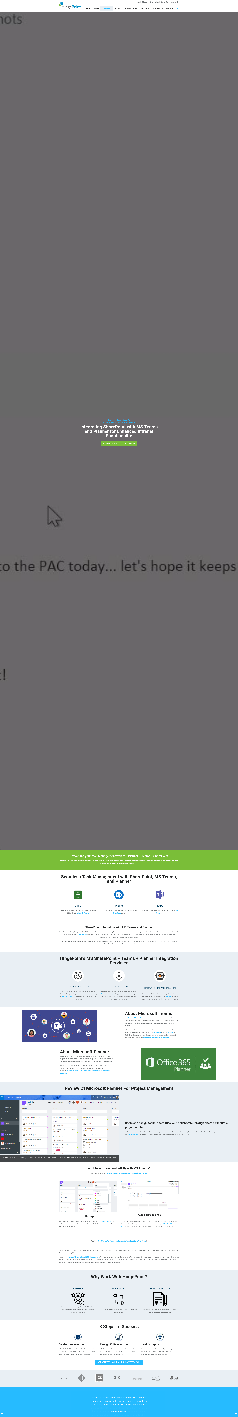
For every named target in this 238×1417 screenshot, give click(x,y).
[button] (2, 1412)
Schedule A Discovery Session (119, 444)
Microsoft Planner (83, 913)
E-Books (144, 2)
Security (118, 8)
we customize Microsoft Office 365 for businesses (81, 1257)
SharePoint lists (107, 1221)
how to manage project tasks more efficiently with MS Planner (126, 1173)
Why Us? (169, 8)
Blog (138, 2)
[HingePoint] (70, 6)
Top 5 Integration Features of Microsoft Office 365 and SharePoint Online (122, 1241)
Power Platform (131, 8)
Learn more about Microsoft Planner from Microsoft (42, 1159)
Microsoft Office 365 (134, 1018)
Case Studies (154, 2)
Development (156, 8)
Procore (144, 8)
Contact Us (164, 2)
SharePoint (106, 8)
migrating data (67, 996)
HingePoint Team (133, 1134)
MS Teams (83, 934)
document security (107, 994)
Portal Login (174, 2)
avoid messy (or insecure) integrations (156, 1038)
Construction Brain (92, 8)
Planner (170, 1032)
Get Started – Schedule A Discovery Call (119, 1362)
